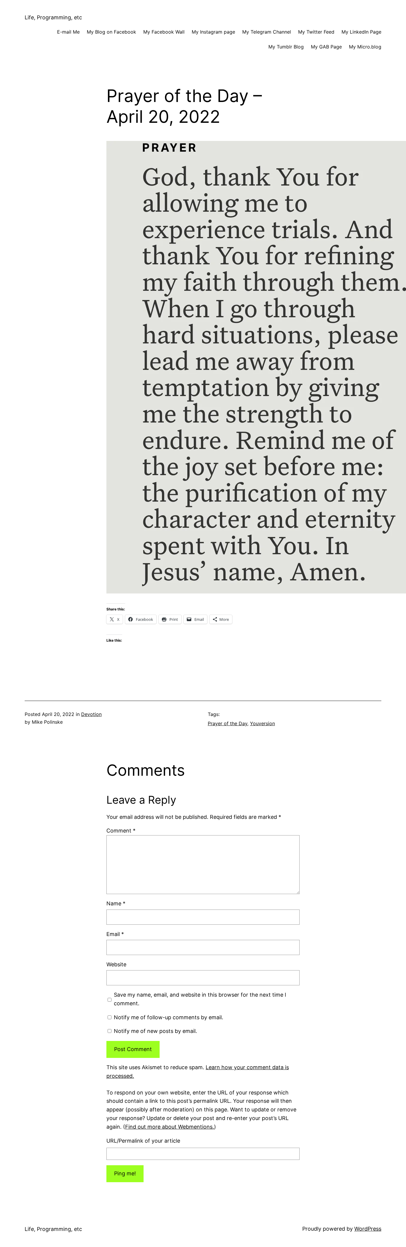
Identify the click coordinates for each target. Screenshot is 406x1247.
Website (116, 964)
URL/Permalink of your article (143, 1141)
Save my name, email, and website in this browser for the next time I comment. (200, 999)
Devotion (91, 714)
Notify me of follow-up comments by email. (168, 1017)
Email (115, 934)
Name (115, 903)
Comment (121, 830)
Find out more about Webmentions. (169, 1127)
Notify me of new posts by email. (155, 1031)
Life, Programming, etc (53, 17)
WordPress (367, 1229)
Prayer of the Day (227, 723)
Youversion (262, 723)
